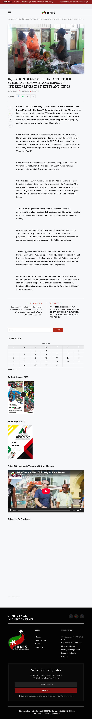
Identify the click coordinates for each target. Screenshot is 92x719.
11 (67, 354)
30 (46, 365)
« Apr (10, 369)
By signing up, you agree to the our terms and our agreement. (47, 696)
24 (57, 362)
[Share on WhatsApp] (23, 96)
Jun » (15, 369)
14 (24, 358)
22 (35, 362)
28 (24, 365)
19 (78, 358)
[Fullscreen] (81, 510)
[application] (46, 491)
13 (13, 358)
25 (68, 362)
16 (46, 358)
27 (13, 365)
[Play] (11, 510)
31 (57, 365)
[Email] (10, 119)
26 (79, 362)
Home (10, 19)
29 (35, 365)
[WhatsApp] (10, 113)
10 (57, 354)
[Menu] (9, 6)
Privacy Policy (60, 696)
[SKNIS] (48, 12)
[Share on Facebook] (18, 96)
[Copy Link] (33, 96)
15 (35, 358)
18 (68, 358)
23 (46, 362)
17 (57, 358)
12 (78, 354)
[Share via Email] (28, 96)
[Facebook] (10, 108)
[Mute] (78, 510)
